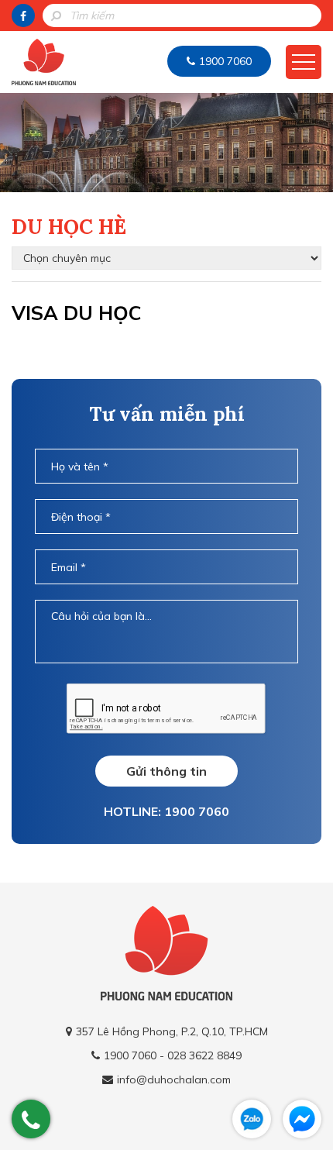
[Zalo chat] (251, 1119)
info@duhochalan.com (174, 1079)
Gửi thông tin (166, 771)
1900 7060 (225, 61)
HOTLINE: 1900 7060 (166, 811)
